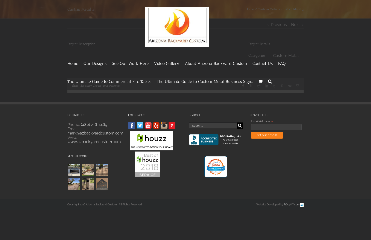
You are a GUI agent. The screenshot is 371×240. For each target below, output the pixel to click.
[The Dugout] (101, 184)
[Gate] (87, 184)
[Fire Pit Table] (73, 170)
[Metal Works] (87, 170)
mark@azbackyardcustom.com (95, 133)
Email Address (262, 121)
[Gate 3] (101, 170)
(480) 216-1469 (94, 124)
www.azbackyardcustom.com (94, 141)
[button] (270, 81)
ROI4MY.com (292, 204)
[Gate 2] (73, 184)
